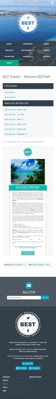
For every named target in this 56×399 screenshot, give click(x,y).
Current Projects (35, 377)
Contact (46, 57)
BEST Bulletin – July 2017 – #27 (24, 264)
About (9, 44)
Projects (9, 50)
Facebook (22, 368)
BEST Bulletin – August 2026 (16, 110)
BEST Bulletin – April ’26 (14, 119)
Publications (10, 92)
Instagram (35, 368)
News (46, 44)
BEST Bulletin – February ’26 (16, 134)
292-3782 (28, 364)
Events (46, 50)
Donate (9, 63)
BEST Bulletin (10, 97)
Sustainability (28, 50)
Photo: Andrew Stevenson (6, 1)
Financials (28, 57)
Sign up (45, 297)
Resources (27, 44)
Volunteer (9, 57)
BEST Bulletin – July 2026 (14, 114)
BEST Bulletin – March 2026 (15, 124)
